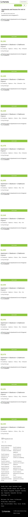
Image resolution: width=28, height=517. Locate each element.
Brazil (6, 486)
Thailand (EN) (13, 492)
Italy (2, 490)
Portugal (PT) (17, 490)
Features (12, 499)
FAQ (8, 499)
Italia (24, 488)
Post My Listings (4, 501)
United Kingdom (4, 495)
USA (9, 495)
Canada (10, 486)
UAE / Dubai (19, 492)
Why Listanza (3, 499)
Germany (14, 488)
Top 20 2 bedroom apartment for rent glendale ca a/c (5, 473)
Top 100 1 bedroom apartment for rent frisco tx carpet (18, 479)
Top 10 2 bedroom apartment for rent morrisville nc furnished (6, 449)
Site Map (23, 503)
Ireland (21, 488)
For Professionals (17, 499)
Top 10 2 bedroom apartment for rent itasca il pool (18, 473)
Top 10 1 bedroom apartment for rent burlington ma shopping (18, 468)
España (19, 486)
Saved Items (24, 1)
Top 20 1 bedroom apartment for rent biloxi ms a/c (6, 479)
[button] (24, 5)
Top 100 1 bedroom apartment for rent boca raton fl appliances (6, 463)
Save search (18, 5)
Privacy (15, 503)
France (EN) (3, 488)
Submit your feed (12, 501)
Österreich (6, 490)
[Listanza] (6, 511)
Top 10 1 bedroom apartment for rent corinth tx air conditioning (18, 456)
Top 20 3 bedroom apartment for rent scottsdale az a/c (5, 468)
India (18, 488)
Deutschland (15, 486)
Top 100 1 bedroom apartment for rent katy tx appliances (18, 463)
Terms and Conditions (8, 503)
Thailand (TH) (7, 492)
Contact (2, 506)
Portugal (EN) (11, 490)
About (2, 503)
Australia (2, 486)
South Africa (23, 490)
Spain (2, 492)
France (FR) (9, 488)
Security (19, 503)
